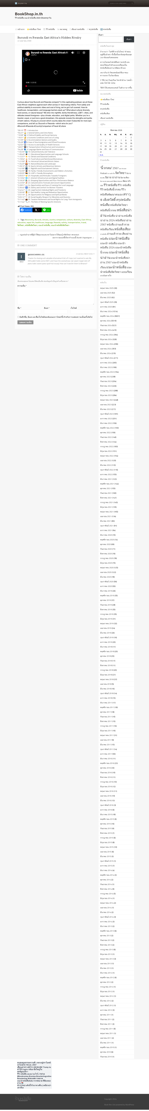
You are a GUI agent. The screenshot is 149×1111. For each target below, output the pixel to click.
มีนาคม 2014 (105, 912)
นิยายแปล (103, 181)
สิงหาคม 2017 (106, 721)
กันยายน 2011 (106, 1019)
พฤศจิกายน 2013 (107, 930)
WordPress (129, 1104)
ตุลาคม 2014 (105, 879)
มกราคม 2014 (106, 921)
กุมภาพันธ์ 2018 (106, 693)
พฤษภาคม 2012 (106, 996)
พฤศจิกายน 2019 (107, 595)
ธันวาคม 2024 (106, 311)
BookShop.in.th (29, 13)
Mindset (124, 169)
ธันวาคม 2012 (106, 972)
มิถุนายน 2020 (106, 562)
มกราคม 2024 (106, 362)
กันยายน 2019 (106, 604)
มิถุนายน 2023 (106, 395)
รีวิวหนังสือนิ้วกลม (110, 189)
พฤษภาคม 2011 (106, 1033)
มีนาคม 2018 (105, 688)
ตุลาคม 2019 (105, 600)
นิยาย (128, 173)
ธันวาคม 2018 (106, 646)
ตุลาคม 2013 (105, 935)
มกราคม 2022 (106, 474)
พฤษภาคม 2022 (106, 455)
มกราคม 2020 (106, 586)
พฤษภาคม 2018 (106, 679)
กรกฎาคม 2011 (106, 1028)
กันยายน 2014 (106, 884)
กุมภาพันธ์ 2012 (106, 1005)
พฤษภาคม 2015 (106, 847)
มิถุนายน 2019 (106, 618)
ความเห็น (22, 285)
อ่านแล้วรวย (114, 234)
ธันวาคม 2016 (106, 758)
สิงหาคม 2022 (106, 441)
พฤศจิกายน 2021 (107, 483)
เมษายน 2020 (105, 572)
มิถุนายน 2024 (106, 339)
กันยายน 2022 (106, 437)
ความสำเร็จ (111, 173)
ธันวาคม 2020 (106, 535)
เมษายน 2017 (105, 739)
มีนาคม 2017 (105, 744)
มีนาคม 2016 (105, 800)
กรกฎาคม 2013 (106, 949)
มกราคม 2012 (106, 1010)
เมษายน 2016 (105, 795)
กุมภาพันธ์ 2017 (106, 749)
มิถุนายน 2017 (106, 730)
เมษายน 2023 (105, 404)
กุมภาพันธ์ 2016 (106, 805)
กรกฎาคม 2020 (106, 558)
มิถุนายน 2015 (106, 842)
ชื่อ (19, 308)
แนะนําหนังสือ (44, 225)
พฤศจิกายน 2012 (107, 977)
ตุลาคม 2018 (105, 656)
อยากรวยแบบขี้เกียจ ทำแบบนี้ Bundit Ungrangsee (73, 237)
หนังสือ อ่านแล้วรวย (118, 224)
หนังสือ (105, 204)
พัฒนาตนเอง (117, 181)
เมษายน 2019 (105, 628)
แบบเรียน (126, 272)
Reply (22, 262)
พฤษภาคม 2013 (106, 958)
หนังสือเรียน (107, 229)
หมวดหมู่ (63, 29)
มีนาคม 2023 (105, 409)
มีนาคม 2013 (105, 968)
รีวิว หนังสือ (124, 185)
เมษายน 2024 (105, 348)
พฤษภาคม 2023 (106, 399)
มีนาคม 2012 (105, 1000)
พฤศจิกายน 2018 (107, 651)
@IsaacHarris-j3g (36, 254)
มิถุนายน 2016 (106, 786)
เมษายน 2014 (105, 907)
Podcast (103, 173)
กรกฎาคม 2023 (106, 390)
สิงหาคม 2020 (106, 553)
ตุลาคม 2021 (105, 488)
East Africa (86, 219)
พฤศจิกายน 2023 (107, 372)
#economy (29, 219)
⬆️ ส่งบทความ (21, 3)
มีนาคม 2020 (105, 576)
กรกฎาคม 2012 (106, 986)
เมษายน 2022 (105, 460)
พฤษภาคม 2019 (106, 623)
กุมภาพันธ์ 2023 (106, 413)
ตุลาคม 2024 (105, 320)
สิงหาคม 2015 (106, 833)
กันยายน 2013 (106, 940)
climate (45, 219)
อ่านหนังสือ (103, 234)
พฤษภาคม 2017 (106, 735)
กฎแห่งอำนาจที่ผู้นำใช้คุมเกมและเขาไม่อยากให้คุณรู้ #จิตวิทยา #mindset (48, 234)
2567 (116, 168)
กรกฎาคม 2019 (106, 614)
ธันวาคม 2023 (106, 367)
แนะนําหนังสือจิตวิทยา (60, 225)
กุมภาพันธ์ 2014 (106, 916)
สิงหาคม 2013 (106, 944)
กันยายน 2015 (106, 828)
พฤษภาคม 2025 (106, 288)
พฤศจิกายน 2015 (107, 819)
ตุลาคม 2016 (105, 767)
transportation (74, 222)
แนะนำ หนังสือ (108, 243)
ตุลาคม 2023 (105, 376)
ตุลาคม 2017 (105, 712)
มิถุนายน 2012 (106, 991)
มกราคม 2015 (106, 865)
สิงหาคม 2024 (106, 330)
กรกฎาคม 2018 (106, 670)
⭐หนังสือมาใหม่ (34, 29)
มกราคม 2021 (106, 530)
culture (70, 219)
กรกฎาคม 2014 (106, 893)
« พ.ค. (100, 154)
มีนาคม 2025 (105, 297)
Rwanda (57, 222)
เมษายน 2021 (105, 516)
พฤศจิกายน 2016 (107, 763)
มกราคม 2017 (106, 753)
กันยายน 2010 (106, 1056)
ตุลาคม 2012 (105, 982)
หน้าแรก (21, 29)
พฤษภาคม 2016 (106, 791)
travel (83, 222)
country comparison (57, 219)
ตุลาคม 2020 (105, 544)
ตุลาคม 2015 (105, 823)
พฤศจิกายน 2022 (107, 427)
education (21, 222)
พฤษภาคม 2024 (106, 344)
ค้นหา (100, 34)
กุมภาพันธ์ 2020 (106, 581)
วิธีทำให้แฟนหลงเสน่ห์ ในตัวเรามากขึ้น (116, 87)
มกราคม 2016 (106, 809)
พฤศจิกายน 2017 (107, 707)
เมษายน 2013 (105, 963)
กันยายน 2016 (106, 772)
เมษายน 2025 (105, 292)
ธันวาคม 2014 (106, 870)
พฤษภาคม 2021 (106, 511)
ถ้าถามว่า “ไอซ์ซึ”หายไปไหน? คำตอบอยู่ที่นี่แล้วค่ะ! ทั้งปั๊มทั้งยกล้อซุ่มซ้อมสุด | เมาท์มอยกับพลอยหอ (116, 54)
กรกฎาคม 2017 (106, 726)
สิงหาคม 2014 (106, 889)
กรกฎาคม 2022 (106, 446)
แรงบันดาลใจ (105, 275)
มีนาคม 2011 (105, 1042)
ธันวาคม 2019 (106, 590)
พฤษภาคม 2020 (106, 567)
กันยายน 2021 (106, 493)
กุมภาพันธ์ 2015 (106, 861)
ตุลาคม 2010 (105, 1052)
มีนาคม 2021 (105, 521)
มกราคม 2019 (106, 642)
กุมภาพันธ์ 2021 (106, 525)
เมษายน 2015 (105, 851)
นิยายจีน (102, 178)
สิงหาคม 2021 (106, 497)
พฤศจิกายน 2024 (107, 316)
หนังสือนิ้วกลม (108, 210)
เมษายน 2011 (105, 1038)
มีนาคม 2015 (105, 856)
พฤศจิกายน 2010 (107, 1047)
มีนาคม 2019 (105, 632)
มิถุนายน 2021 (106, 507)
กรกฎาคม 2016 (106, 781)
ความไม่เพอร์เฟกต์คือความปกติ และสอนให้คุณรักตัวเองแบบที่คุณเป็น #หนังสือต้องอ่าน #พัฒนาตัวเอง (115, 65)
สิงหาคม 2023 (106, 386)
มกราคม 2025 (106, 306)
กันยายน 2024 (106, 325)
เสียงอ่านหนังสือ (78, 29)
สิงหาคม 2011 (106, 1024)
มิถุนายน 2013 (106, 954)
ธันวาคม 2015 (106, 814)
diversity (77, 219)
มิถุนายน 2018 (106, 674)
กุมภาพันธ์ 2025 (106, 302)
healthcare (39, 222)
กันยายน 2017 (106, 716)
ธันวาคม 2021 (106, 479)
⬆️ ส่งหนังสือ (105, 29)
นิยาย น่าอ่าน (112, 177)
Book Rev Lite (109, 1104)
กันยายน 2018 (106, 660)
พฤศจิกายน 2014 (107, 875)
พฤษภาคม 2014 (106, 903)
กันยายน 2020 (106, 549)
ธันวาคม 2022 (106, 423)
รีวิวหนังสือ (50, 29)
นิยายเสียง (124, 177)
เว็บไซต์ (74, 308)
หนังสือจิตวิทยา (31, 225)
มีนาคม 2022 (105, 465)
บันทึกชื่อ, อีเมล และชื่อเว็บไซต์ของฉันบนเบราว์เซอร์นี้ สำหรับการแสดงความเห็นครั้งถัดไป (55, 317)
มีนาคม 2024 (105, 353)
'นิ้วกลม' (106, 167)
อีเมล (46, 308)
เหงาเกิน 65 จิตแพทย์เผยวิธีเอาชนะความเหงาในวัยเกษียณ (114, 74)
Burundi (38, 219)
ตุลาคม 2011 (105, 1014)
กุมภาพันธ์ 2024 (106, 358)
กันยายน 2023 (106, 381)
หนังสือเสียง (105, 113)
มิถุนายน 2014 (106, 898)
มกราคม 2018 (106, 698)
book (120, 169)
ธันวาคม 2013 (106, 926)
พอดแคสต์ (110, 181)
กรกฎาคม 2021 (106, 502)
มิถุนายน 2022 (106, 451)
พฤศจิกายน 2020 (107, 539)
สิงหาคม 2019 (106, 609)
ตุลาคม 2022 (105, 432)
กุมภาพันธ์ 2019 (106, 637)
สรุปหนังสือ (93, 29)
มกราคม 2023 (106, 418)
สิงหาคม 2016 (106, 777)
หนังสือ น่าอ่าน (115, 216)
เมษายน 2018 (105, 684)
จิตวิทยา (20, 225)
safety (64, 222)
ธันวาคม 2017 (106, 702)
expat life (30, 222)
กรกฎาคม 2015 (106, 837)
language (49, 222)
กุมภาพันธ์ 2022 (106, 469)
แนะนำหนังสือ (119, 238)
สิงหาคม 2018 (106, 665)
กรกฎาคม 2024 (106, 334)
